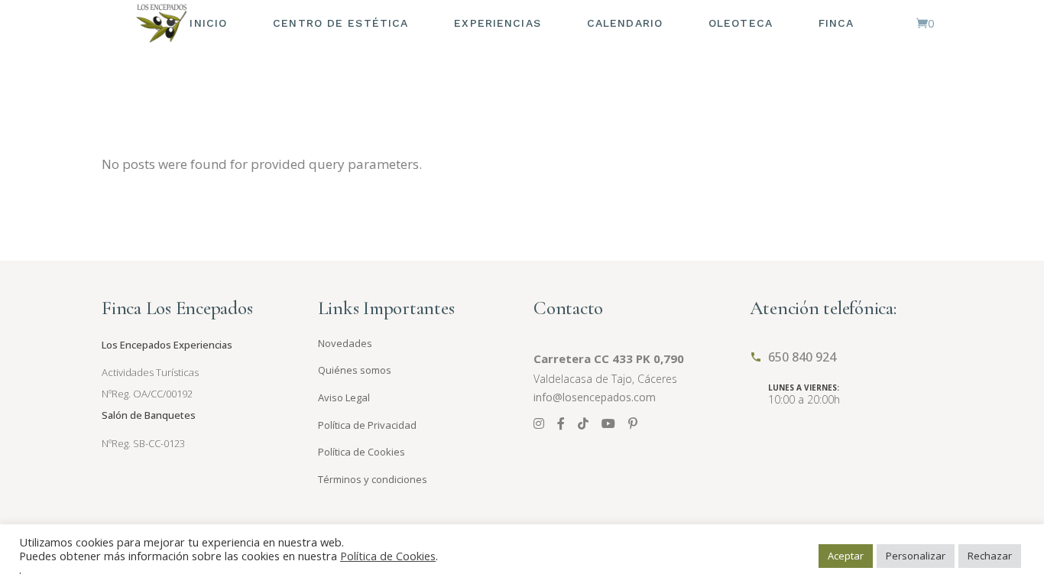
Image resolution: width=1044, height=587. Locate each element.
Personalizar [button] (915, 556)
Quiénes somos (354, 370)
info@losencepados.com (594, 397)
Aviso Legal (344, 397)
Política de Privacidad (367, 425)
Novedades (345, 343)
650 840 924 (802, 357)
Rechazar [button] (990, 556)
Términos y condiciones (372, 479)
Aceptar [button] (846, 556)
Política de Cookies (361, 451)
